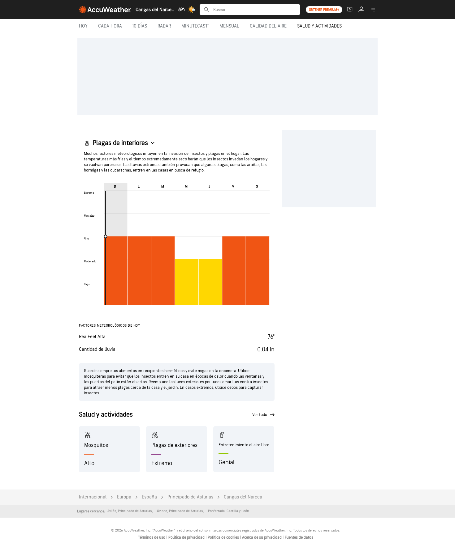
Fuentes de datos (299, 537)
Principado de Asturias (190, 497)
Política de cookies (224, 537)
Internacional (92, 497)
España (149, 497)
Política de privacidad (187, 537)
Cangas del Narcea (243, 497)
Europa (124, 497)
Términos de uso (152, 537)
